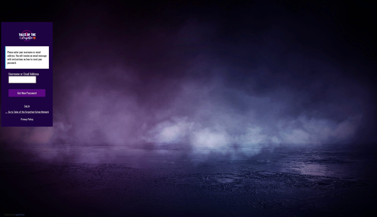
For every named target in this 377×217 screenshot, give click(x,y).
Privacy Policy (27, 119)
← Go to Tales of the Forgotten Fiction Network (27, 112)
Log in (27, 106)
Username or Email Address (24, 74)
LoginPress (19, 214)
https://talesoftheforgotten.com (27, 36)
